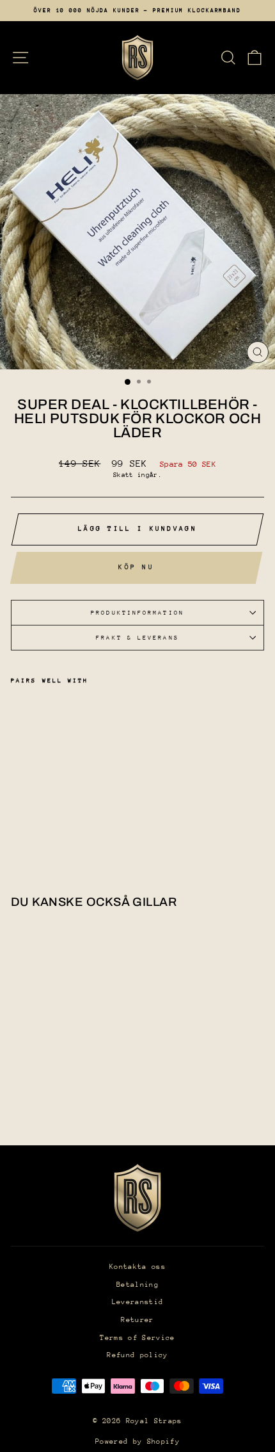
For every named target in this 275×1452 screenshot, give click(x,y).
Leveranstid (138, 1302)
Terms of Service (137, 1338)
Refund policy (137, 1355)
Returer (137, 1320)
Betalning (137, 1284)
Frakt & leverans (137, 637)
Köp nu (136, 567)
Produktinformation (137, 612)
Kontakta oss (137, 1266)
